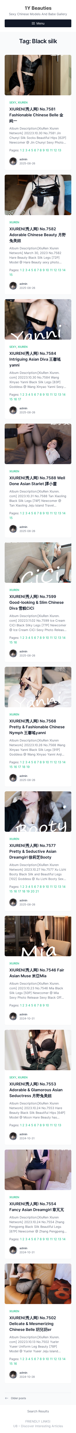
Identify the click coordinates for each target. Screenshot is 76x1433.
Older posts (18, 1398)
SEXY (12, 102)
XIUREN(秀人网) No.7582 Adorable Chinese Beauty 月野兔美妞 (37, 235)
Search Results (38, 1411)
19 (28, 767)
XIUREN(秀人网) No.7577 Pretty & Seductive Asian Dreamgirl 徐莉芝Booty (32, 851)
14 (63, 270)
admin (23, 159)
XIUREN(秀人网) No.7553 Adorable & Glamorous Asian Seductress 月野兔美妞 (36, 1090)
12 (55, 150)
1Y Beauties (38, 8)
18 (23, 767)
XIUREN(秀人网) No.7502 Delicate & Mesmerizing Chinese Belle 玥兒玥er (32, 1324)
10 (47, 150)
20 (32, 891)
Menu (40, 23)
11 (51, 150)
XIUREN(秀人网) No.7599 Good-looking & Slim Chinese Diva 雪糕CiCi (36, 602)
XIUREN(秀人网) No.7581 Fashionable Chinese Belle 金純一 (36, 115)
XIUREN (22, 102)
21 (37, 891)
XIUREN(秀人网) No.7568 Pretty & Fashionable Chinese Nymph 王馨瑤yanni (37, 727)
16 (15, 399)
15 (11, 275)
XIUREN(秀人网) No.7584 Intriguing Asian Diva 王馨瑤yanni (35, 359)
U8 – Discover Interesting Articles (38, 1426)
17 (19, 399)
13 (59, 150)
